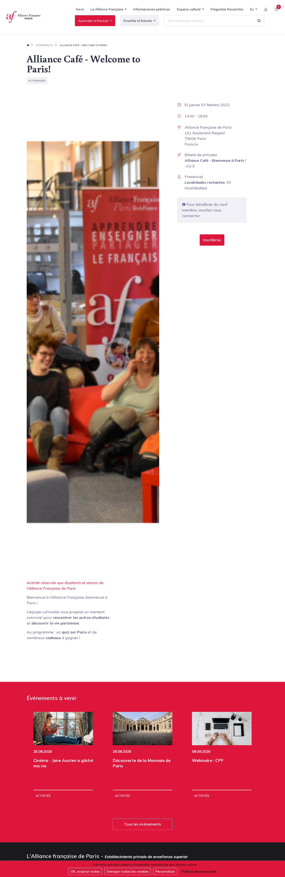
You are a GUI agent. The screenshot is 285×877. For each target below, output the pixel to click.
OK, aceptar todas (85, 871)
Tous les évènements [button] (142, 824)
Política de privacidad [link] (199, 871)
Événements (44, 45)
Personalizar (165, 871)
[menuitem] (79, 11)
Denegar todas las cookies (128, 871)
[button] (212, 240)
